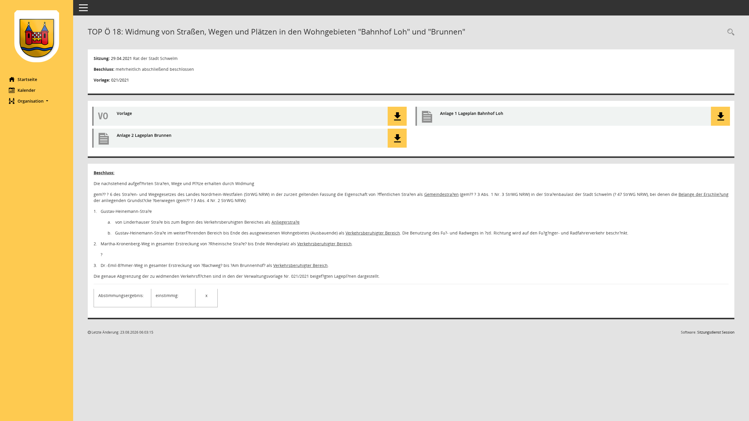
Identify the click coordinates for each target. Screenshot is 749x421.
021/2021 (120, 80)
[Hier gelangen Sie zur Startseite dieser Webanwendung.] (36, 36)
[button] (36, 101)
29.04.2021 (121, 58)
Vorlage (124, 113)
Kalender (26, 90)
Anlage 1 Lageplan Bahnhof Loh (471, 113)
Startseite (27, 79)
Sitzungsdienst (715, 332)
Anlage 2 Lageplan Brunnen (144, 135)
